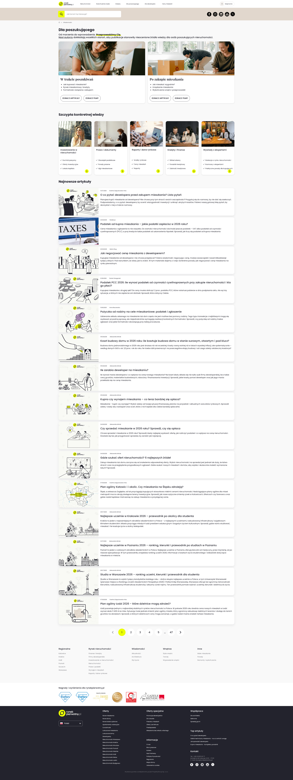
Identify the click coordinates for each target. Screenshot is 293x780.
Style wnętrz (167, 653)
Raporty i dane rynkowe (98, 673)
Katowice (62, 653)
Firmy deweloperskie (97, 657)
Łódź (60, 660)
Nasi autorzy (66, 37)
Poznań (61, 663)
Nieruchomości (95, 663)
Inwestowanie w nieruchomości (101, 660)
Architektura (136, 657)
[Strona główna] (59, 22)
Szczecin (62, 667)
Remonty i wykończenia (206, 660)
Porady (200, 657)
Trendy (165, 657)
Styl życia (135, 660)
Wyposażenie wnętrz (171, 660)
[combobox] (66, 14)
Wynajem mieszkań (96, 670)
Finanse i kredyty (95, 653)
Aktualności (136, 653)
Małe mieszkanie (203, 653)
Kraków (61, 657)
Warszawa (63, 670)
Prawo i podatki (94, 667)
